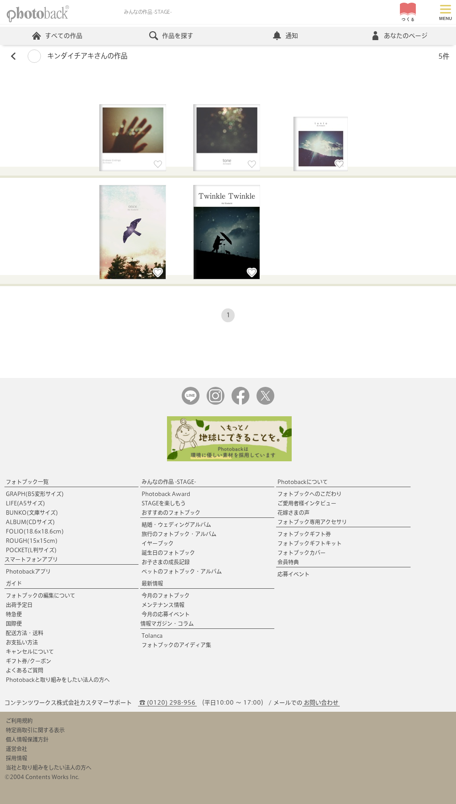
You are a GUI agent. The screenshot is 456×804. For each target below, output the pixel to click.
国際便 (14, 623)
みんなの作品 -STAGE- (169, 481)
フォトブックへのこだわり (309, 493)
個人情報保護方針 (27, 739)
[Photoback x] (265, 402)
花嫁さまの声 (293, 512)
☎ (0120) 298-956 (167, 703)
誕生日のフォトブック (168, 552)
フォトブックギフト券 (304, 534)
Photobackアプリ (28, 571)
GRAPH (35, 493)
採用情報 (16, 758)
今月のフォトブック (166, 595)
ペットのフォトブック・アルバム (182, 571)
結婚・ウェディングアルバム (176, 524)
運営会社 (16, 748)
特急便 (14, 614)
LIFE (25, 503)
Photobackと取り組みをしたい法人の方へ (58, 679)
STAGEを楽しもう (164, 503)
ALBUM (30, 522)
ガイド (14, 583)
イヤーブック (158, 543)
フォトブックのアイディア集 (176, 645)
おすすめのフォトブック (171, 512)
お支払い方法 (22, 642)
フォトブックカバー (301, 552)
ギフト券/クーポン (28, 661)
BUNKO (32, 512)
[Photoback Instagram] (215, 402)
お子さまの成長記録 (166, 562)
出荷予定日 (19, 604)
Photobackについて (302, 481)
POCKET (31, 550)
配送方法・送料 (24, 633)
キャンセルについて (30, 651)
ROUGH (31, 540)
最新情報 (152, 583)
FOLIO (35, 531)
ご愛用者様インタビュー (306, 503)
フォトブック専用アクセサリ (312, 522)
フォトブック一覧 (27, 481)
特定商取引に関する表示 (35, 730)
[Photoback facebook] (240, 402)
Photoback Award (166, 493)
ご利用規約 (19, 720)
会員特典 (288, 562)
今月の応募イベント (166, 614)
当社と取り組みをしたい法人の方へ (48, 767)
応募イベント (293, 574)
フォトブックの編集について (40, 595)
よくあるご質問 (24, 670)
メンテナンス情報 (163, 604)
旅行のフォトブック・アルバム (179, 534)
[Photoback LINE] (190, 402)
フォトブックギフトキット (309, 543)
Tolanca (152, 635)
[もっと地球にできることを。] (229, 459)
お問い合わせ (321, 703)
